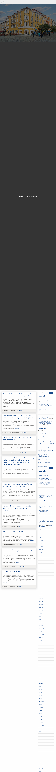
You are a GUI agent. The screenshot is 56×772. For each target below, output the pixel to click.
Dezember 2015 (41, 725)
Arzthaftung (48, 440)
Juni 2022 (40, 589)
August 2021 (41, 613)
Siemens (48, 463)
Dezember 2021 (41, 601)
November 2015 (41, 728)
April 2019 (40, 643)
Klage (47, 454)
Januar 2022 (41, 598)
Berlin (52, 443)
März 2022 (40, 592)
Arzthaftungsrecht (41, 441)
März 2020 (40, 631)
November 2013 (41, 768)
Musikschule (41, 459)
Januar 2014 (41, 762)
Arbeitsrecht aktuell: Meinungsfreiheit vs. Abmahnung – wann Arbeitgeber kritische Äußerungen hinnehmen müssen (45, 417)
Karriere (37, 2)
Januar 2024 (41, 558)
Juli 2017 (40, 686)
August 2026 (41, 540)
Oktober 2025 (41, 549)
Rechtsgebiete (24, 2)
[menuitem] (8, 2)
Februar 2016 (41, 719)
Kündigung (42, 456)
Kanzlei (8, 2)
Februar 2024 (41, 555)
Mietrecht (45, 458)
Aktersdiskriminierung (49, 436)
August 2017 (41, 683)
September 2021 (41, 610)
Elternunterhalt (50, 447)
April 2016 (40, 713)
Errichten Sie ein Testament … (13, 572)
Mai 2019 (40, 640)
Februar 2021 (41, 625)
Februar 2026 (41, 546)
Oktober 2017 (41, 677)
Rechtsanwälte (15, 2)
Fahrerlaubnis (49, 450)
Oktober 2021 (41, 607)
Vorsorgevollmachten (41, 466)
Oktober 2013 (41, 771)
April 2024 (40, 552)
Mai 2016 (40, 710)
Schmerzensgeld (40, 463)
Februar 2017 (41, 698)
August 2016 (41, 707)
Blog (43, 2)
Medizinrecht (48, 456)
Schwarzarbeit (44, 463)
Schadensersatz (41, 462)
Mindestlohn (51, 458)
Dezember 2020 (41, 628)
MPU (38, 459)
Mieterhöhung (40, 458)
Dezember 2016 (41, 701)
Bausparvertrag (47, 443)
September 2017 (41, 680)
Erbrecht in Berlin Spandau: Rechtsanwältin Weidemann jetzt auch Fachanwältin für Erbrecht (17, 508)
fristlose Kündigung (44, 451)
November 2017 (41, 674)
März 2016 (40, 716)
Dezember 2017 (41, 671)
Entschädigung (40, 449)
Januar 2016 (41, 722)
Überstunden (45, 466)
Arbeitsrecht (41, 437)
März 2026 (40, 543)
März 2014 (40, 756)
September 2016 (41, 704)
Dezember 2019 (41, 634)
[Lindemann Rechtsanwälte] (3, 2)
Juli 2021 (40, 616)
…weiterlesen (11, 406)
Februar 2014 (41, 759)
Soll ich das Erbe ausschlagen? (13, 531)
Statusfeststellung (51, 463)
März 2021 (40, 622)
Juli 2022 (40, 586)
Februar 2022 (41, 595)
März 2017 (40, 695)
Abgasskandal (44, 436)
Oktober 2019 (41, 637)
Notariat (31, 2)
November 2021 (41, 604)
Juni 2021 (40, 619)
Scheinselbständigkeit (47, 462)
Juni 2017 (40, 689)
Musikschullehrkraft (45, 459)
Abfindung (40, 436)
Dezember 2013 (41, 765)
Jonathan (40, 510)
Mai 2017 (40, 692)
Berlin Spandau (43, 446)
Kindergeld (44, 454)
